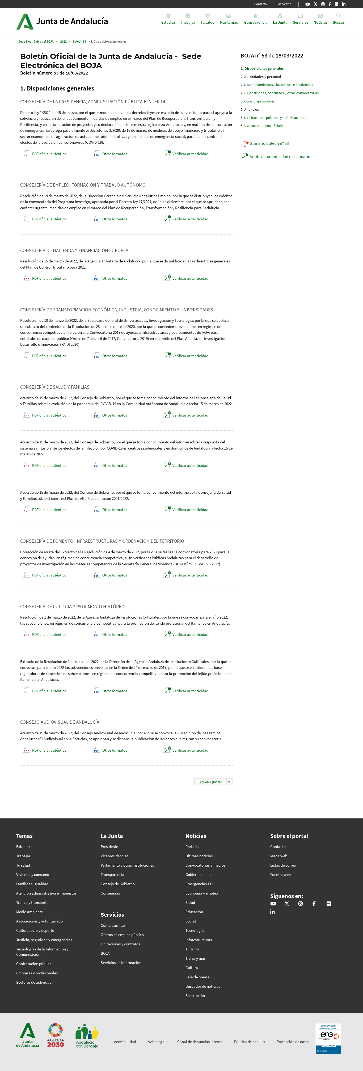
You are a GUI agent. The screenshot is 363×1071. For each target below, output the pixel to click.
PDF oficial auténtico (49, 153)
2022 (63, 41)
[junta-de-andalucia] (343, 4)
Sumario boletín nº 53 (269, 143)
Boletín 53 (79, 41)
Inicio (77, 21)
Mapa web (284, 4)
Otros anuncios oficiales (265, 125)
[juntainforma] (336, 4)
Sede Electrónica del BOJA (36, 41)
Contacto (260, 4)
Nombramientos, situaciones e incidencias (280, 84)
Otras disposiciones (259, 101)
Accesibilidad (125, 1041)
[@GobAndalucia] (307, 4)
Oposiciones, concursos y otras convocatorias (283, 92)
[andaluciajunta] (316, 4)
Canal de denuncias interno (199, 1041)
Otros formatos (114, 153)
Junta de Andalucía (24, 21)
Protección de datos (293, 1041)
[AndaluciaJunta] (330, 4)
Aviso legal (157, 1041)
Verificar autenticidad (190, 153)
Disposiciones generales (264, 68)
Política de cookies (249, 1041)
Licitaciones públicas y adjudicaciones (276, 117)
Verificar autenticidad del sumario (280, 156)
